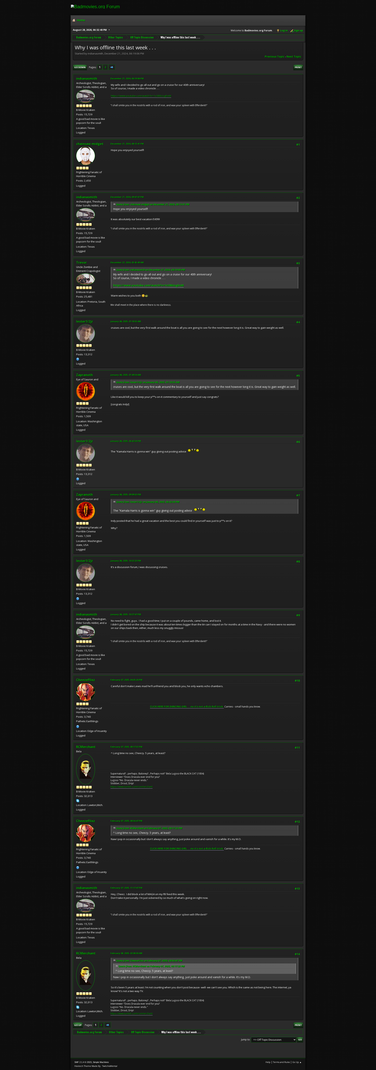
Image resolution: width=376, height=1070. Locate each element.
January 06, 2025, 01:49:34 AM (125, 374)
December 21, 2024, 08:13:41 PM (127, 143)
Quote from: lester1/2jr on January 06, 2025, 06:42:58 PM (147, 502)
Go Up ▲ (297, 1062)
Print (298, 67)
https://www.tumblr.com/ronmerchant (131, 786)
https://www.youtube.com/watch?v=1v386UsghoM (141, 96)
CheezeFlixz (85, 680)
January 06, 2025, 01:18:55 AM (125, 321)
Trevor (81, 262)
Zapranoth (84, 375)
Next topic (294, 56)
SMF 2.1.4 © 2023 (83, 1062)
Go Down (80, 67)
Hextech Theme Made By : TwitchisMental (95, 1066)
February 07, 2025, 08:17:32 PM (126, 746)
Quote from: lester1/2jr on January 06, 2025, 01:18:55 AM (148, 382)
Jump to (245, 1039)
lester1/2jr (84, 321)
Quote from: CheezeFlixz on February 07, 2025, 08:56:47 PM (149, 960)
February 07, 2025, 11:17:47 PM (126, 887)
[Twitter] (77, 359)
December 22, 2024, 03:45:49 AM (127, 262)
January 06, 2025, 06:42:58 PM (125, 441)
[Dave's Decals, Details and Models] (77, 726)
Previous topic (275, 56)
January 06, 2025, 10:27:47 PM (125, 614)
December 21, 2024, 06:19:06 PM (127, 78)
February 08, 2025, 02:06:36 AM (126, 953)
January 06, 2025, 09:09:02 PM (125, 494)
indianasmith (86, 78)
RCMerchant (86, 747)
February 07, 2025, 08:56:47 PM (126, 820)
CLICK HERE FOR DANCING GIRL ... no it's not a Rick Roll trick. (187, 706)
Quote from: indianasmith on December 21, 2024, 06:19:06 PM (150, 269)
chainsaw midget (89, 144)
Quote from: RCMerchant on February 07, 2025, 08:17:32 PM (149, 828)
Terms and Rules (281, 1062)
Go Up (77, 1025)
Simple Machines (101, 1062)
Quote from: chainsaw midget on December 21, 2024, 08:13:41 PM (152, 204)
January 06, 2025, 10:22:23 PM (125, 560)
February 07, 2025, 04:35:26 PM (126, 679)
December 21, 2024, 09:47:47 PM (127, 196)
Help (268, 1062)
